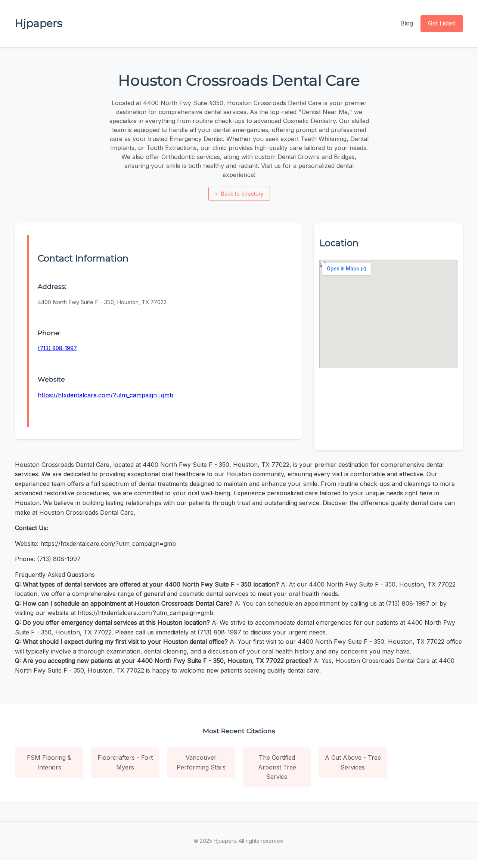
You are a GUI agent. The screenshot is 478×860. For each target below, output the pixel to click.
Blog (406, 23)
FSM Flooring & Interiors (49, 762)
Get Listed (442, 23)
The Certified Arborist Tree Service (277, 767)
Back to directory (239, 193)
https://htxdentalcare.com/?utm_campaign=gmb (105, 395)
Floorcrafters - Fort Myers (125, 762)
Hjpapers (38, 23)
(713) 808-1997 (57, 348)
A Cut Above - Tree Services (353, 762)
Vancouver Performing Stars (201, 762)
